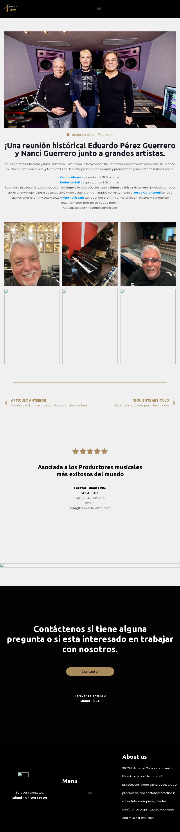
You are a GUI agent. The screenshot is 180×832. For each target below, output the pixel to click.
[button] (99, 8)
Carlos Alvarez (71, 177)
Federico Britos (72, 182)
